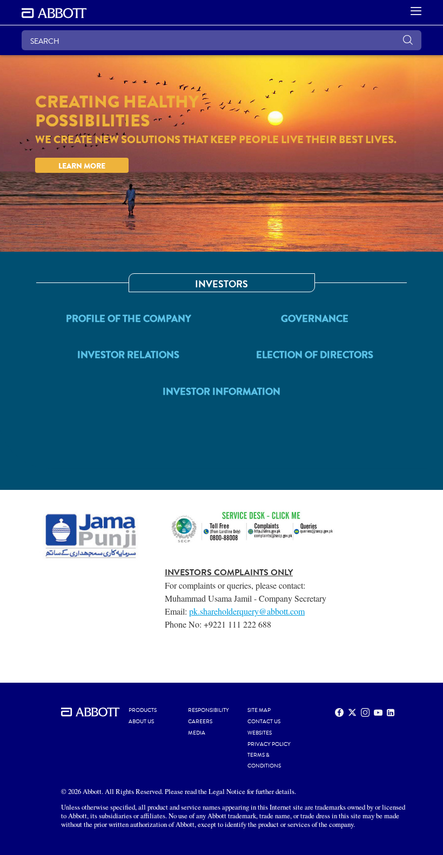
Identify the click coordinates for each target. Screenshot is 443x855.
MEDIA (196, 733)
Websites (259, 733)
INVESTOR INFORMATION (221, 392)
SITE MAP (259, 710)
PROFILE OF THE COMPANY (128, 319)
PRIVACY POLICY (269, 744)
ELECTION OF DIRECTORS (314, 355)
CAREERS (200, 721)
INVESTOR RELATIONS (128, 355)
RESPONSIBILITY (208, 710)
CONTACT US (263, 721)
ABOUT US (141, 721)
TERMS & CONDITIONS (264, 760)
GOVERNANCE (314, 319)
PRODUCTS (143, 710)
